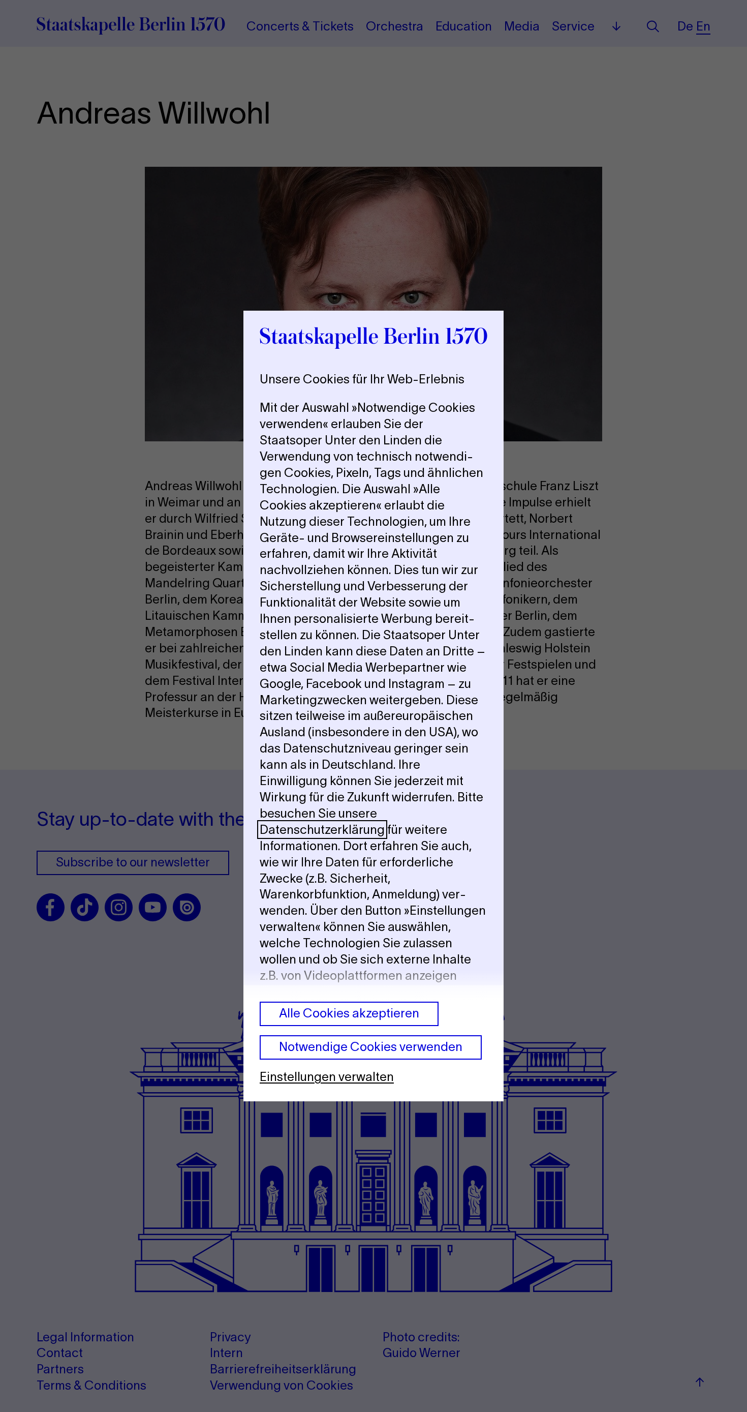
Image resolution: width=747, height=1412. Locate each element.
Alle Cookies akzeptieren (349, 1013)
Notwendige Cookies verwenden (370, 1047)
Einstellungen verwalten (327, 1077)
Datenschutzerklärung (322, 829)
